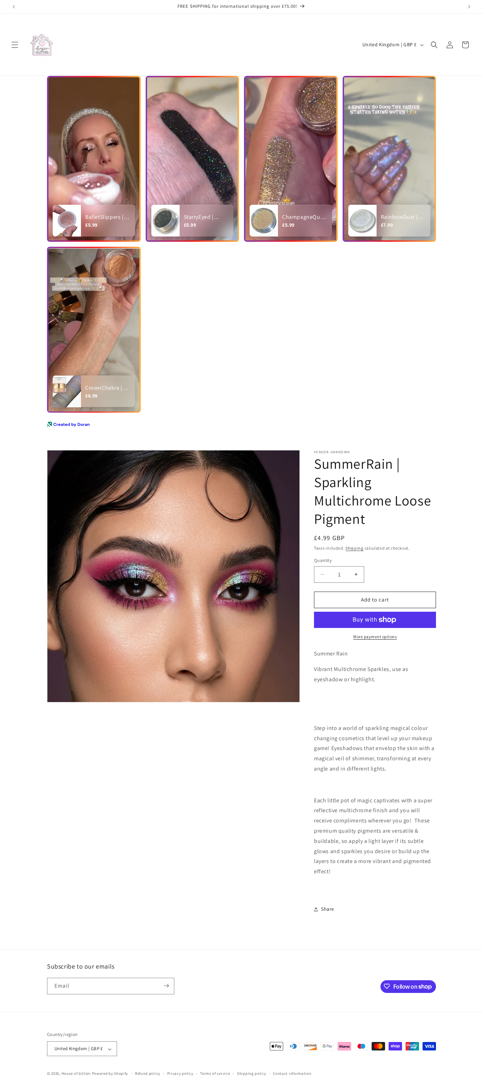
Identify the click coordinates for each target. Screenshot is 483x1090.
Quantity (323, 560)
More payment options (375, 636)
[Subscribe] (166, 985)
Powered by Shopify (110, 1073)
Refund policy (147, 1073)
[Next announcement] (469, 6)
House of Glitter (76, 1073)
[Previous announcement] (14, 6)
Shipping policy (251, 1073)
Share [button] (327, 909)
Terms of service (215, 1073)
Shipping (354, 548)
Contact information (292, 1073)
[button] (15, 45)
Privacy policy (180, 1073)
